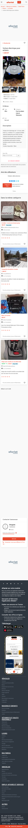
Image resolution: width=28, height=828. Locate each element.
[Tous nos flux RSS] (21, 583)
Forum (18, 815)
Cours (3, 792)
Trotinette (4, 702)
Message (14, 538)
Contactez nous (5, 820)
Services (4, 791)
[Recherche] (26, 2)
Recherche (7, 43)
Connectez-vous (7, 185)
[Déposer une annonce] (19, 2)
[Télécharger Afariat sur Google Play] (18, 626)
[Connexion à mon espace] (24, 43)
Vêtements (4, 722)
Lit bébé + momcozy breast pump (10, 223)
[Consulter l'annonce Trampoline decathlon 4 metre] (14, 257)
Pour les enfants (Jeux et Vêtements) (11, 712)
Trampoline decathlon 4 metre (9, 269)
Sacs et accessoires (6, 727)
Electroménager (5, 708)
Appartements (5, 769)
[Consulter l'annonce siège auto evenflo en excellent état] (14, 350)
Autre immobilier (6, 780)
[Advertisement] (14, 26)
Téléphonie (4, 755)
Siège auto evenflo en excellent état (11, 361)
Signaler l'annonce (15, 160)
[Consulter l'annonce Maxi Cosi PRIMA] (14, 303)
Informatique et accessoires (8, 759)
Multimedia (6, 753)
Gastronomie (5, 808)
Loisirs (4, 733)
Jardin (3, 714)
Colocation (4, 779)
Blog (15, 815)
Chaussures (4, 724)
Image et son (5, 757)
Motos (3, 684)
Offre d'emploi (5, 787)
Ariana (4, 8)
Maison (3, 771)
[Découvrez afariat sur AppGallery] (8, 630)
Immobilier (6, 767)
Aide (2, 815)
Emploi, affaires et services (13, 784)
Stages (3, 798)
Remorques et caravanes (8, 698)
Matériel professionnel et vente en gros (11, 796)
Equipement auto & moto (8, 686)
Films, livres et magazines (8, 741)
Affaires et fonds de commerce (9, 794)
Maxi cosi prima (5, 315)
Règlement (4, 817)
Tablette (4, 763)
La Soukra (10, 8)
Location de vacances (7, 773)
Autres (4, 804)
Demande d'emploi (6, 789)
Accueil (3, 6)
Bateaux (4, 688)
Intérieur (4, 710)
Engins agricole (5, 692)
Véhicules (6, 678)
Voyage (3, 743)
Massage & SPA (5, 800)
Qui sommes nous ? (19, 819)
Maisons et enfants (11, 6)
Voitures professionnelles (8, 683)
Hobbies (4, 735)
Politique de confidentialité (15, 817)
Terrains (4, 777)
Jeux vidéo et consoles (7, 761)
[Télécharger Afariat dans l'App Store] (8, 626)
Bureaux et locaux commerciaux (9, 775)
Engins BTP (4, 700)
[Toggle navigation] (1, 2)
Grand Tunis (21, 6)
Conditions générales (7, 819)
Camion (3, 696)
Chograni (12, 525)
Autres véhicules (6, 690)
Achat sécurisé (8, 815)
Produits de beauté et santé (8, 729)
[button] (3, 583)
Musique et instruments (7, 747)
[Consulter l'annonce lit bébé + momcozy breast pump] (14, 211)
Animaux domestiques (7, 739)
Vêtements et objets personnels (10, 718)
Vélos (3, 694)
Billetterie (4, 749)
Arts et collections (6, 745)
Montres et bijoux (6, 725)
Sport (3, 737)
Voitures (4, 681)
